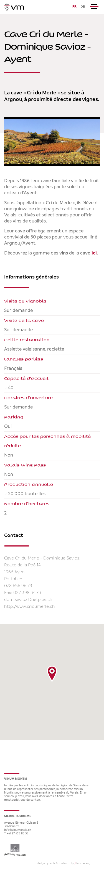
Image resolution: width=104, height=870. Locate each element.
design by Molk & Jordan (52, 863)
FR (74, 7)
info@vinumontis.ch (17, 830)
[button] (52, 674)
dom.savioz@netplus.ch (28, 599)
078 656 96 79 (18, 585)
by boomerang (80, 863)
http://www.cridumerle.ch (29, 606)
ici (94, 253)
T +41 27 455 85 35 (16, 833)
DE (82, 7)
